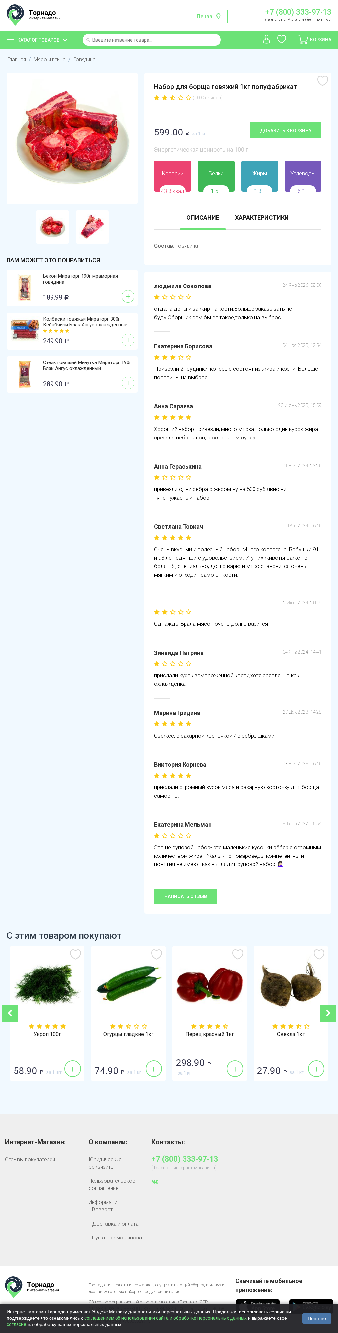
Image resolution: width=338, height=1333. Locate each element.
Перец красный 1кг (210, 1034)
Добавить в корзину (286, 130)
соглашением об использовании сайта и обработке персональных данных (165, 1318)
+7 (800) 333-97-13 (298, 12)
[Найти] (88, 40)
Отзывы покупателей (30, 1159)
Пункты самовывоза (117, 1238)
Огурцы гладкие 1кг (128, 1034)
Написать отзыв (185, 896)
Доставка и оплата (115, 1224)
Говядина (84, 60)
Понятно (317, 1318)
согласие (16, 1324)
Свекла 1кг (291, 1034)
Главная (16, 60)
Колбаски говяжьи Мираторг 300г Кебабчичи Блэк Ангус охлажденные (85, 322)
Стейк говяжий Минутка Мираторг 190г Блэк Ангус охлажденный (87, 365)
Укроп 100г (47, 1034)
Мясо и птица (50, 60)
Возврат (102, 1209)
